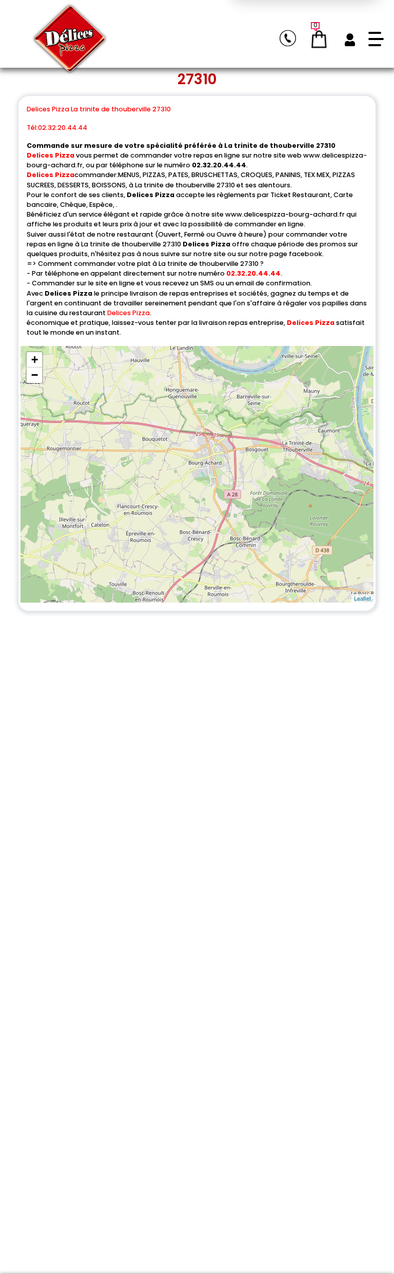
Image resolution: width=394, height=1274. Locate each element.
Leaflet (362, 598)
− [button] (34, 375)
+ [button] (34, 359)
